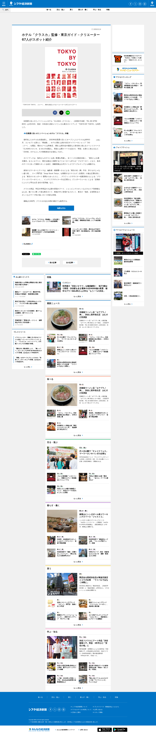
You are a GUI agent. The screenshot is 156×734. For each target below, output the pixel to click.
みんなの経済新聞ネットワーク (39, 729)
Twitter (135, 4)
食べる (48, 10)
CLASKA (27, 244)
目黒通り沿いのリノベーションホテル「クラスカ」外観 (47, 133)
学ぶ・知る (97, 10)
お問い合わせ (98, 709)
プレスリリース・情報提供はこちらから (106, 707)
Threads (144, 4)
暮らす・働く (83, 10)
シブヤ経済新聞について (79, 707)
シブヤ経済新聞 (20, 4)
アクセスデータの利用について (81, 709)
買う (71, 10)
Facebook (130, 4)
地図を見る (61, 208)
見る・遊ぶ (61, 10)
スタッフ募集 (98, 712)
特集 (108, 10)
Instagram (140, 4)
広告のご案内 (76, 712)
